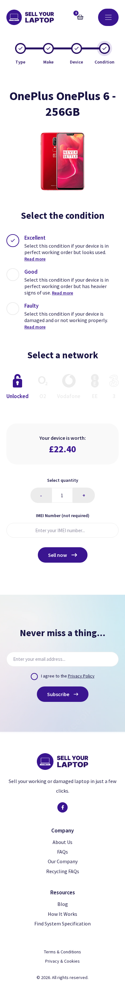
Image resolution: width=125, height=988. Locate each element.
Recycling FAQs (62, 871)
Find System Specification (62, 923)
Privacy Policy (81, 676)
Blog (62, 904)
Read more (35, 259)
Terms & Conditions (62, 952)
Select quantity (62, 480)
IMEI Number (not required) (62, 515)
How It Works (62, 914)
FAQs (62, 851)
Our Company (63, 861)
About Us (62, 842)
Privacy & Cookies (62, 961)
